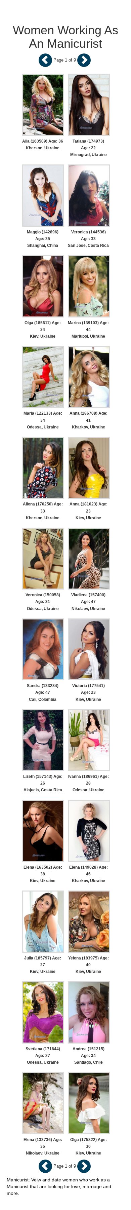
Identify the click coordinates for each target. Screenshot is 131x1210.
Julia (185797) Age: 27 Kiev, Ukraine (42, 965)
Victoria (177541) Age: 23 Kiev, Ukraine (88, 692)
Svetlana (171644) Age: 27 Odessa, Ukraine (43, 1056)
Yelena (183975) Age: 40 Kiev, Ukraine (88, 965)
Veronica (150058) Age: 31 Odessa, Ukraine (43, 602)
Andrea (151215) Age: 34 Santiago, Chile (88, 1056)
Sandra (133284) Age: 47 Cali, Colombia (42, 692)
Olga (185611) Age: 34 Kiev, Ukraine (43, 329)
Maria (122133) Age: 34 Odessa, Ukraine (43, 420)
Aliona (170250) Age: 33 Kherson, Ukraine (43, 511)
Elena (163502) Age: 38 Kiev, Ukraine (43, 874)
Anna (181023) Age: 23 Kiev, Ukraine (88, 511)
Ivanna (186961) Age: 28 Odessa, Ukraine (88, 783)
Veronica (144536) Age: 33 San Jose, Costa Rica (88, 239)
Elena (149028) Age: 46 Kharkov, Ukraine (88, 874)
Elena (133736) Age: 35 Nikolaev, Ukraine (43, 1146)
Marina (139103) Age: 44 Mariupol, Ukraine (88, 329)
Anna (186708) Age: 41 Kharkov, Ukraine (88, 420)
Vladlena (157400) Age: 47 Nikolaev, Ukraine (88, 602)
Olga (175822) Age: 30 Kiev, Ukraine (88, 1146)
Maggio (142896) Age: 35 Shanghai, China (42, 239)
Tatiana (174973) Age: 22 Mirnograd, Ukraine (88, 148)
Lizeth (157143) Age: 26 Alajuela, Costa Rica (42, 783)
